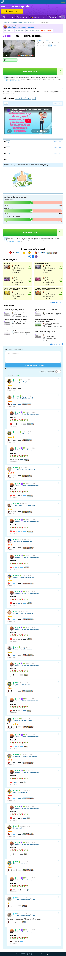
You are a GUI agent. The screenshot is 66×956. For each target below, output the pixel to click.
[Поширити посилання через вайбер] (36, 256)
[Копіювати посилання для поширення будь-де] (29, 256)
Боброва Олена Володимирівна (20, 27)
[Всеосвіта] (2, 1)
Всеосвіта (6, 22)
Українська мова (29, 22)
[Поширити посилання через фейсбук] (33, 256)
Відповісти (11, 390)
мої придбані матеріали (13, 80)
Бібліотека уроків (16, 22)
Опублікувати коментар (33, 365)
